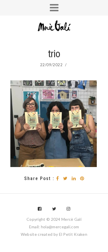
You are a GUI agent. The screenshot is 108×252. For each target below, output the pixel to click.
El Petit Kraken (73, 234)
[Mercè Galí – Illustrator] (54, 26)
